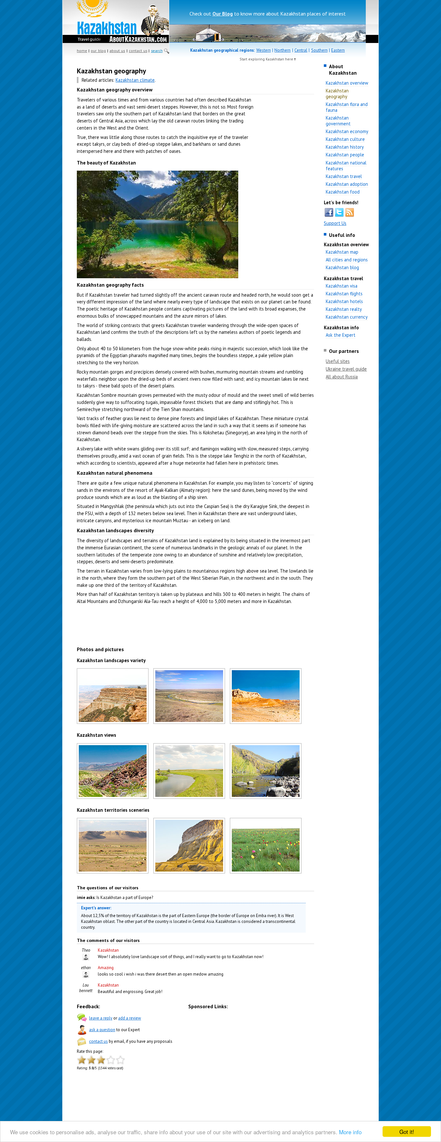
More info (350, 1132)
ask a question (102, 1029)
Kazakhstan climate (135, 80)
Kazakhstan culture (345, 139)
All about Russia (342, 377)
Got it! (406, 1131)
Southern (319, 50)
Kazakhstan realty (344, 309)
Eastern (338, 50)
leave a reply (100, 1018)
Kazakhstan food (343, 192)
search (157, 50)
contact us (138, 50)
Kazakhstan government (338, 121)
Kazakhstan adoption (347, 184)
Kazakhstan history (345, 147)
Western (263, 50)
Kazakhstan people (345, 155)
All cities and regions (347, 260)
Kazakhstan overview (347, 83)
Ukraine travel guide (346, 369)
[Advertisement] (285, 168)
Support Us (335, 223)
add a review (129, 1018)
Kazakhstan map (342, 252)
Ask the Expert (340, 335)
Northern (282, 50)
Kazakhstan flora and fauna (347, 107)
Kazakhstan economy (347, 131)
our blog (98, 50)
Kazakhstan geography (337, 94)
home (82, 50)
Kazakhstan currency (347, 317)
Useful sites (338, 361)
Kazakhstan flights (344, 294)
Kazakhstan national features (346, 166)
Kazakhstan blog (342, 267)
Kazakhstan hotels (344, 301)
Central (300, 50)
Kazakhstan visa (341, 286)
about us (117, 50)
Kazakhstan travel (344, 176)
